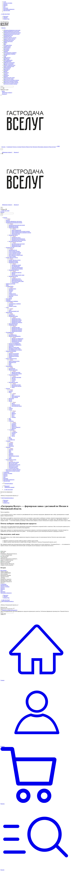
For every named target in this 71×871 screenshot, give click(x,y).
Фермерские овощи (16, 265)
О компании (3, 584)
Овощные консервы (16, 377)
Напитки (11, 449)
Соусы (13, 412)
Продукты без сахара (14, 462)
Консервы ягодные (16, 384)
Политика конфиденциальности (9, 610)
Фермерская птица (16, 318)
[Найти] (2, 88)
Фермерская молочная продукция (17, 225)
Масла (13, 403)
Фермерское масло (16, 237)
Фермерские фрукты (16, 272)
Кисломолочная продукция (18, 243)
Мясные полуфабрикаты (17, 338)
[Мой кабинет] (1, 151)
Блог (2, 590)
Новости (3, 589)
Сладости (14, 423)
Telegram (5, 17)
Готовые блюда (12, 288)
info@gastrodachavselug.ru (8, 498)
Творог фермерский (16, 230)
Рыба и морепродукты (14, 361)
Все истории (4, 570)
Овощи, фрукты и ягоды (14, 260)
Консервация (12, 368)
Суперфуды (14, 432)
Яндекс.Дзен (6, 18)
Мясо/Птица (12, 315)
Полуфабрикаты (13, 334)
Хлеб (10, 310)
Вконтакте (5, 16)
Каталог (2, 212)
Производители (4, 585)
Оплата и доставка (5, 586)
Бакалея (11, 391)
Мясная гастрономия (14, 353)
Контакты (3, 591)
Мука (13, 394)
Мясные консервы (16, 372)
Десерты (11, 443)
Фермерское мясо (16, 327)
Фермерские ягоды (16, 278)
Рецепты (3, 587)
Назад (8, 218)
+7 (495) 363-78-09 (5, 14)
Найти (2, 614)
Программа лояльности (6, 592)
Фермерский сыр (13, 250)
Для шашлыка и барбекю (15, 303)
